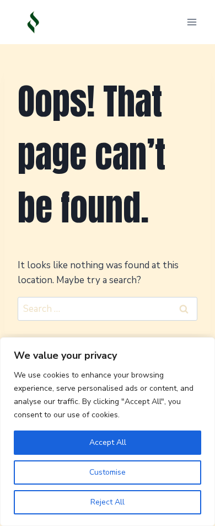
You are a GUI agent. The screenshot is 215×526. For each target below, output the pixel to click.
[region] (107, 431)
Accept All (107, 442)
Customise (107, 472)
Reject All (107, 502)
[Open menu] (191, 21)
